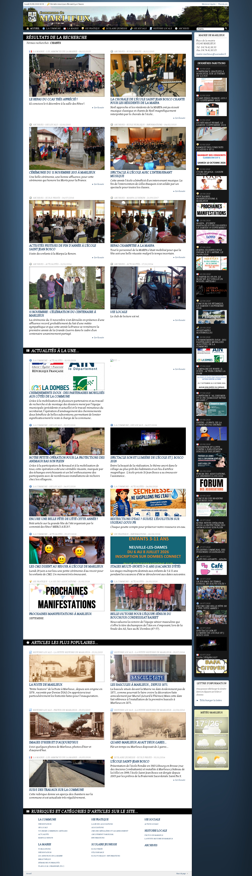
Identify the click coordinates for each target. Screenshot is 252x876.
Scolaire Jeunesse (116, 28)
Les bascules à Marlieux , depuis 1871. (139, 685)
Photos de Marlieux (65, 710)
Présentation (44, 824)
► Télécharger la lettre (209, 700)
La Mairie (73, 28)
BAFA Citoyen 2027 (206, 657)
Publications (44, 849)
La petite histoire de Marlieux (72, 652)
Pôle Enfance (97, 852)
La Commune (53, 28)
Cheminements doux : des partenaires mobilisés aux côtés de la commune (66, 394)
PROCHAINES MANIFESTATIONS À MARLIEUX (60, 614)
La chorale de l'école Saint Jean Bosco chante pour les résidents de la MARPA (147, 101)
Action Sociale (151, 824)
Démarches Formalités (49, 863)
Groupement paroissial (102, 834)
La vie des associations (62, 581)
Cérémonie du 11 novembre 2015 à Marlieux (62, 172)
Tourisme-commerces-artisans (53, 831)
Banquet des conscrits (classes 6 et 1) (209, 148)
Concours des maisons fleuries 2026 (209, 499)
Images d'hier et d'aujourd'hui (53, 742)
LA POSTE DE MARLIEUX (45, 685)
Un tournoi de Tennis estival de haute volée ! (211, 583)
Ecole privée (134, 51)
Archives (184, 28)
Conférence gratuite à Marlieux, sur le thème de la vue (210, 73)
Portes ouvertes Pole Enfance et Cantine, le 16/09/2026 (209, 252)
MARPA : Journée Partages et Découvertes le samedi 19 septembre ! (211, 225)
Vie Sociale (140, 28)
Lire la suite (98, 107)
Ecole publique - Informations (144, 124)
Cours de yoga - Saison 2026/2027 (209, 173)
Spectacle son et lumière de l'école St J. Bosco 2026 (210, 633)
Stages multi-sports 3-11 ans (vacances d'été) (145, 566)
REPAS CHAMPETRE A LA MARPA (132, 246)
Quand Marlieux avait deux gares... (138, 742)
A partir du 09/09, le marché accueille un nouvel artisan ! (209, 279)
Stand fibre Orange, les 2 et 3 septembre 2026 (211, 99)
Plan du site (222, 4)
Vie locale (51, 124)
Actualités (52, 264)
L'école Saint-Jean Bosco (129, 761)
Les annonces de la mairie (61, 51)
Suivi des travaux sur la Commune (56, 790)
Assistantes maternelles (204, 331)
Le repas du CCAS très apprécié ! (53, 99)
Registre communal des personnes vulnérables (210, 551)
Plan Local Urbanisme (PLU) (51, 866)
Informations (138, 534)
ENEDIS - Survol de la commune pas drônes (209, 424)
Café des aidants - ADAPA (211, 559)
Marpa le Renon (136, 197)
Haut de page (181, 874)
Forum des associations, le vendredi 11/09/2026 (211, 475)
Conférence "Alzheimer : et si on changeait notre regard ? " (211, 398)
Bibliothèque (44, 859)
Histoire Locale (162, 28)
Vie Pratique (92, 28)
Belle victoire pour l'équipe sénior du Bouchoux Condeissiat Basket (140, 615)
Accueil (35, 28)
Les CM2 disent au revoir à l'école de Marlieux (66, 566)
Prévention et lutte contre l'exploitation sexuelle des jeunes (209, 449)
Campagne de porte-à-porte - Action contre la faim (210, 371)
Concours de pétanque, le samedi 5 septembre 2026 (210, 306)
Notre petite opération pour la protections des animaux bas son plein (210, 525)
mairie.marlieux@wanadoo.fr (211, 54)
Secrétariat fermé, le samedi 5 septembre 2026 (211, 124)
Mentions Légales (209, 4)
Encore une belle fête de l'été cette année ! (63, 519)
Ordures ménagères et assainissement (109, 831)
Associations (97, 827)
